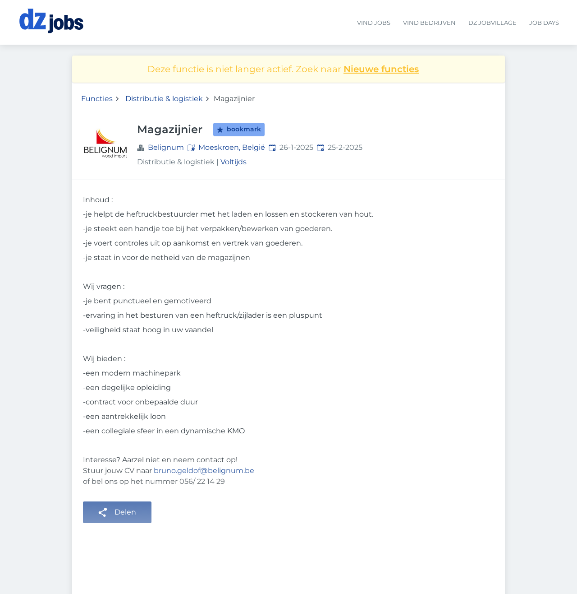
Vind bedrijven (429, 22)
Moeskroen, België (231, 147)
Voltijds (233, 162)
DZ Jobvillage (492, 22)
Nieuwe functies (381, 69)
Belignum (166, 147)
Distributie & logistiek (164, 98)
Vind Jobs (373, 22)
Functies (97, 98)
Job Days (544, 22)
